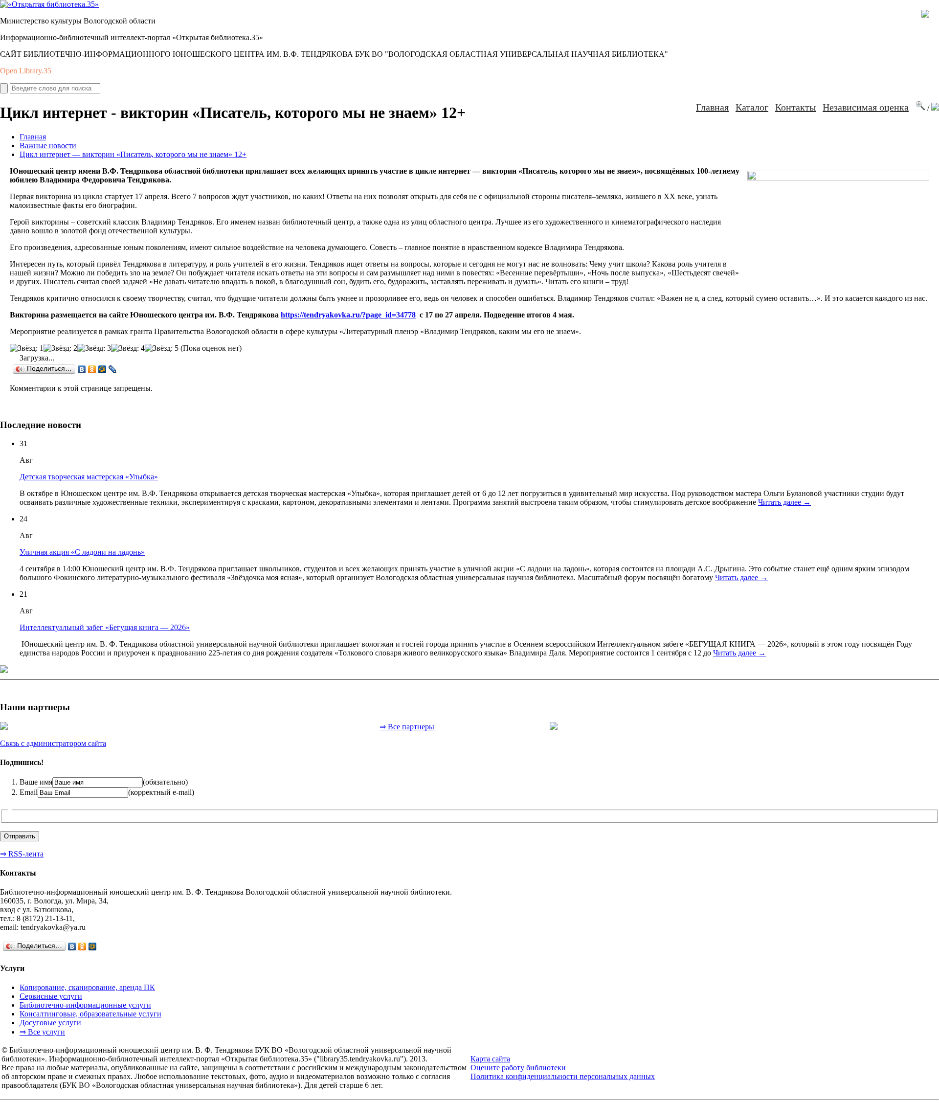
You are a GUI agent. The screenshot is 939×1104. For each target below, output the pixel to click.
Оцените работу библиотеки (518, 1067)
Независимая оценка (866, 107)
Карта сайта (490, 1059)
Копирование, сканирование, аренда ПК (87, 987)
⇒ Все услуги (42, 1032)
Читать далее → (784, 502)
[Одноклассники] (92, 369)
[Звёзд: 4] (128, 348)
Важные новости (48, 145)
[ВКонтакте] (82, 369)
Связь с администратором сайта (53, 743)
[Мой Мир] (102, 369)
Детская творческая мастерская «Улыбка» (89, 477)
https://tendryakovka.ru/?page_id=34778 (348, 315)
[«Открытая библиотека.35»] (49, 4)
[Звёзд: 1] (27, 348)
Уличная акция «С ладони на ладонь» (82, 552)
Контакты (795, 107)
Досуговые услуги (50, 1022)
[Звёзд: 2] (60, 348)
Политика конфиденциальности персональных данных (562, 1076)
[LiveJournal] (113, 369)
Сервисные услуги (51, 996)
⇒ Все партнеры (407, 726)
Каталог (752, 107)
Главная (712, 107)
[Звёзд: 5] (162, 348)
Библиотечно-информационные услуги (85, 1005)
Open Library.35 (25, 71)
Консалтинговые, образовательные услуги (90, 1014)
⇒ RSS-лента (22, 854)
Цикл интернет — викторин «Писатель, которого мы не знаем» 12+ (133, 154)
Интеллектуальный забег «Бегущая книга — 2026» (105, 627)
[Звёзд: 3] (94, 348)
